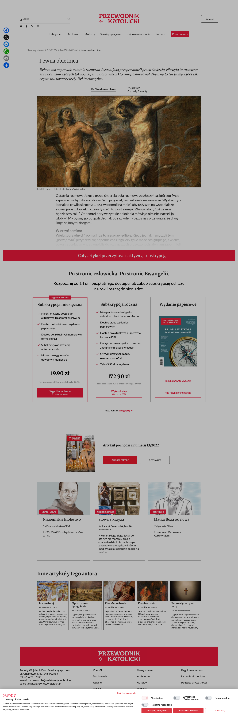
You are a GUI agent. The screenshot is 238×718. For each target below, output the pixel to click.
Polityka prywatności (126, 693)
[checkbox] (144, 698)
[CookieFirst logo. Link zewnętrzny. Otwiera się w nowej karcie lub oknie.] (9, 695)
